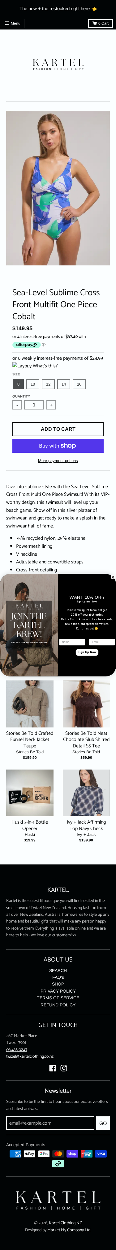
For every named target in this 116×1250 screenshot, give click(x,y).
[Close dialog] (113, 577)
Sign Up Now (87, 652)
